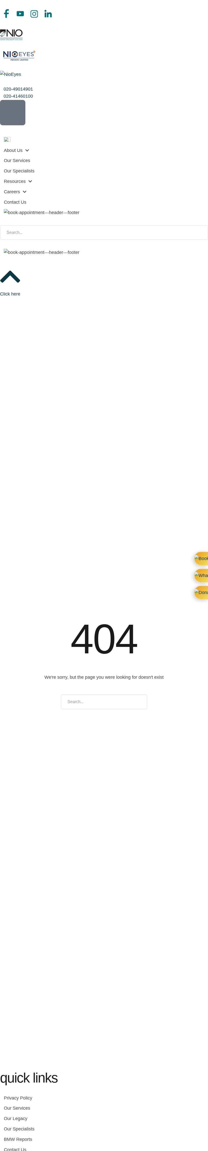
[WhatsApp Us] (201, 576)
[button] (16, 89)
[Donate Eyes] (201, 593)
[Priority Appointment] (201, 559)
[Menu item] (104, 140)
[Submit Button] (202, 232)
